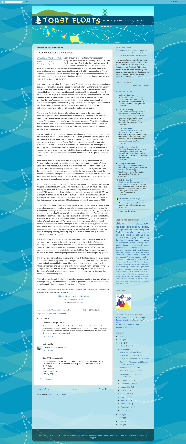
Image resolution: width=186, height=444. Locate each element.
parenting (119, 252)
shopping (136, 274)
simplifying (131, 237)
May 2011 (125, 397)
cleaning (146, 240)
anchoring (133, 248)
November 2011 (127, 349)
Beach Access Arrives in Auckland (73, 299)
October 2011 (126, 380)
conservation (120, 271)
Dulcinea (119, 264)
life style (141, 281)
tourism (136, 276)
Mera (147, 243)
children (120, 223)
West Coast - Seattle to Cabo (127, 325)
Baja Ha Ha (144, 259)
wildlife (132, 243)
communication (122, 243)
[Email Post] (84, 310)
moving (135, 269)
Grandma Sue (132, 278)
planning (119, 259)
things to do (129, 276)
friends (146, 245)
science (122, 283)
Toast (142, 255)
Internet (140, 278)
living (146, 237)
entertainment (143, 250)
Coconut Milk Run (133, 262)
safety (126, 248)
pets (140, 269)
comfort (140, 237)
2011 (121, 343)
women (146, 269)
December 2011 (127, 346)
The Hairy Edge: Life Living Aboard (131, 201)
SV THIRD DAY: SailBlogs (129, 199)
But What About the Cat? (130, 368)
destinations (127, 264)
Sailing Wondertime (126, 164)
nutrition (146, 281)
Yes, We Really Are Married (131, 371)
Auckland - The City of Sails (45, 61)
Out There (122, 149)
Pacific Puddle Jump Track (126, 317)
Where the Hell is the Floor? (131, 352)
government (145, 267)
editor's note (129, 281)
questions (119, 248)
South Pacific (120, 281)
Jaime (130, 240)
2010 (121, 415)
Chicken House (121, 262)
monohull (145, 248)
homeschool (128, 235)
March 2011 (126, 404)
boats (146, 235)
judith (45, 344)
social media (144, 274)
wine (140, 276)
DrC (134, 250)
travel (118, 267)
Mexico (118, 245)
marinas (140, 271)
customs (128, 271)
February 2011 (127, 407)
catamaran (120, 237)
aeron (137, 240)
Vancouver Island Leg (124, 327)
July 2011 (125, 390)
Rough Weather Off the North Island (134, 359)
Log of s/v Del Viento (127, 211)
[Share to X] (93, 310)
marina (134, 271)
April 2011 (125, 400)
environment (121, 257)
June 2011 (125, 394)
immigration (136, 264)
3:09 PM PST (48, 374)
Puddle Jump (132, 255)
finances (130, 257)
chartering (124, 267)
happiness (119, 269)
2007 (121, 425)
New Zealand (47, 314)
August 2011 (126, 387)
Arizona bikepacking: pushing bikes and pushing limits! (131, 131)
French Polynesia (121, 278)
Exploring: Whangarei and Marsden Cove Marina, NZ (134, 363)
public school (120, 274)
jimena (125, 245)
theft (123, 276)
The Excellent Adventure (129, 147)
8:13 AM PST (48, 350)
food (138, 267)
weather (62, 314)
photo (117, 283)
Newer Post (43, 389)
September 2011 (127, 384)
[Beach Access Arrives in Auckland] (73, 296)
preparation (142, 223)
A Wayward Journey (126, 95)
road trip (139, 252)
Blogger (93, 438)
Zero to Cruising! (125, 128)
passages (119, 250)
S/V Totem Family (125, 110)
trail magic (135, 259)
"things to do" (130, 252)
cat (148, 255)
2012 (121, 340)
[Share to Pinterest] (98, 310)
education (133, 230)
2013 (121, 336)
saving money (122, 230)
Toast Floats (136, 77)
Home (74, 389)
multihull (146, 257)
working (140, 243)
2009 (121, 418)
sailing (55, 314)
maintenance (143, 232)
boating (133, 245)
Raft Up (146, 278)
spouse (128, 250)
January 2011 (126, 410)
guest (135, 281)
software (119, 276)
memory (146, 271)
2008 (121, 421)
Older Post (104, 389)
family (145, 226)
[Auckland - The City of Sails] (49, 58)
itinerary (138, 257)
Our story (122, 166)
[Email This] (89, 310)
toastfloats (53, 64)
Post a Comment (46, 379)
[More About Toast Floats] (132, 53)
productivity (145, 264)
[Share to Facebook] (96, 310)
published (129, 274)
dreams (132, 267)
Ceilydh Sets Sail (125, 180)
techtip (141, 230)
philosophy (133, 226)
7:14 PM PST (48, 336)
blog (139, 248)
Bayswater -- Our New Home (131, 355)
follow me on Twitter (141, 86)
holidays (128, 269)
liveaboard (120, 240)
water (126, 283)
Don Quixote (144, 262)
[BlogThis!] (91, 310)
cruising (120, 226)
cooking (139, 235)
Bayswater (146, 276)
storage (127, 259)
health (139, 245)
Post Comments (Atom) (57, 394)
